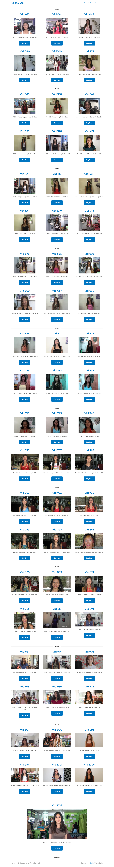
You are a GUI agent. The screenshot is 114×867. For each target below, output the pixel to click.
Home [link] (80, 3)
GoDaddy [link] (91, 863)
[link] (17, 3)
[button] (88, 3)
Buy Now (25, 43)
